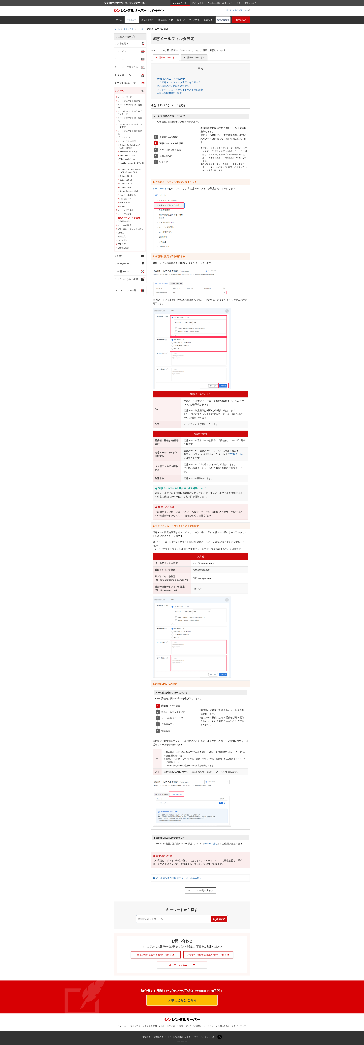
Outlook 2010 (125, 183)
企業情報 (145, 1037)
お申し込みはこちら (182, 1000)
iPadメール (124, 202)
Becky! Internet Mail (128, 191)
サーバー (122, 59)
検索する (220, 919)
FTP (119, 256)
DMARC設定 (210, 843)
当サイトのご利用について (178, 1037)
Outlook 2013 (125, 180)
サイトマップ (240, 1026)
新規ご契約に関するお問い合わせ (154, 955)
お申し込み (241, 20)
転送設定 (122, 236)
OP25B (121, 233)
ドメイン (122, 51)
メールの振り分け (126, 225)
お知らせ (208, 20)
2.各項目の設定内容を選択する (173, 86)
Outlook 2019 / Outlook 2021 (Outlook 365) (130, 171)
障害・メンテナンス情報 (188, 20)
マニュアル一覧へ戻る (199, 890)
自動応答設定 (124, 221)
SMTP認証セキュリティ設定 (130, 229)
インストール (124, 75)
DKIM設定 (122, 240)
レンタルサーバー (180, 3)
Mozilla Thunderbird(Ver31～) (131, 164)
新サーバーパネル (168, 57)
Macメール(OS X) (127, 195)
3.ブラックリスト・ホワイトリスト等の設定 (180, 90)
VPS (239, 3)
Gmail (122, 206)
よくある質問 (147, 20)
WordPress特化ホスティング (220, 3)
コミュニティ (164, 20)
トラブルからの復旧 (127, 279)
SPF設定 (122, 244)
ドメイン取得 (197, 3)
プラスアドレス (125, 137)
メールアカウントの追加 (129, 101)
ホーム (119, 20)
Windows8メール (127, 159)
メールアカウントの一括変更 (130, 119)
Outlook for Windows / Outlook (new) (129, 146)
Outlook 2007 (125, 187)
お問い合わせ (223, 20)
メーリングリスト (126, 210)
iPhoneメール (125, 199)
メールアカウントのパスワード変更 (130, 125)
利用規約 (158, 1037)
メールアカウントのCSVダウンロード (130, 112)
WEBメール (235, 454)
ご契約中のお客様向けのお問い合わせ (207, 955)
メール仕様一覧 (125, 97)
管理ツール (123, 271)
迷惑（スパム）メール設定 (171, 79)
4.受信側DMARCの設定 (169, 93)
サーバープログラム (127, 67)
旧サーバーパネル (196, 57)
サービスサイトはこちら (237, 10)
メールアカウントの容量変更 (130, 132)
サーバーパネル (161, 188)
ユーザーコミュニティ (181, 965)
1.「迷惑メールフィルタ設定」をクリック (179, 82)
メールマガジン (125, 214)
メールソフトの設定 (127, 141)
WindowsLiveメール (128, 151)
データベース (124, 263)
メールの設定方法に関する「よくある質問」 (179, 878)
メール (120, 91)
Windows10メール (127, 155)
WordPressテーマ (126, 83)
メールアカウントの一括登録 (130, 106)
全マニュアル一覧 (127, 290)
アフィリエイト (251, 3)
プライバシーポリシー (203, 1037)
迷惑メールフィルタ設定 (129, 218)
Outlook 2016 (125, 176)
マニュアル (132, 20)
